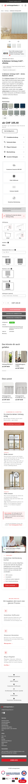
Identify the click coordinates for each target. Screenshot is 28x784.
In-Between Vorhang (9, 78)
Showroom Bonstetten (6, 727)
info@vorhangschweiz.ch (7, 709)
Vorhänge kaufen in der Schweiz (9, 728)
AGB (2, 744)
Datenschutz (4, 742)
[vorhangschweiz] (7, 707)
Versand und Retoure (6, 740)
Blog (2, 737)
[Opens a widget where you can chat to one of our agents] (22, 781)
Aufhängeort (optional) (7, 293)
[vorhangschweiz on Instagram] (4, 713)
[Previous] (10, 41)
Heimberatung (4, 725)
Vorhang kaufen (5, 720)
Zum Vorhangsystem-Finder (15, 524)
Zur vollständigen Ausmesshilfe (13, 424)
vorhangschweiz (16, 768)
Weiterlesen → (5, 98)
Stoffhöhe (5, 242)
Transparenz (6, 281)
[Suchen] (22, 5)
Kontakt (3, 739)
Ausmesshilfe (4, 723)
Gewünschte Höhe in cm (8, 249)
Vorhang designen (5, 722)
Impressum (4, 745)
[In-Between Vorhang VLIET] (14, 25)
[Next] (18, 41)
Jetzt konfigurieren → (9, 131)
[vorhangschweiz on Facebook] (2, 713)
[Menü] (2, 5)
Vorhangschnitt (5, 256)
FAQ (2, 730)
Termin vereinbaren (10, 585)
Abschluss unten (6, 268)
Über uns (3, 736)
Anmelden (14, 760)
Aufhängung (5, 222)
